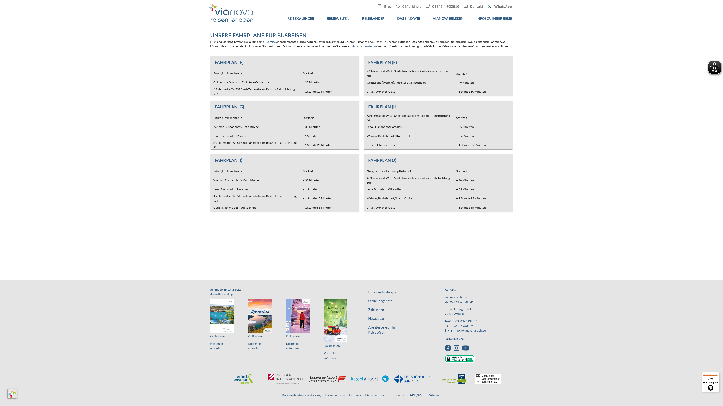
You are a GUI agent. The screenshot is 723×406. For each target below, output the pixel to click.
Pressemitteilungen (382, 292)
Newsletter (376, 318)
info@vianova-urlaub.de (470, 330)
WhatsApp (502, 6)
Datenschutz (374, 395)
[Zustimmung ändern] (12, 393)
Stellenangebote (380, 301)
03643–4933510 (445, 6)
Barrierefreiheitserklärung (301, 395)
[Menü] (717, 374)
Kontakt (477, 6)
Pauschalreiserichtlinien (343, 395)
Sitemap (435, 395)
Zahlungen (376, 310)
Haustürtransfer (362, 46)
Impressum (397, 395)
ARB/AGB (417, 395)
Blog (388, 6)
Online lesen (218, 336)
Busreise (270, 41)
